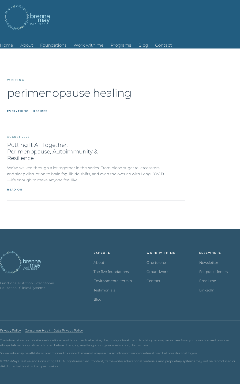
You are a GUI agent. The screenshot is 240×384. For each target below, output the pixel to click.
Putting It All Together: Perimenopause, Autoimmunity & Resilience (52, 152)
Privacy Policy (10, 330)
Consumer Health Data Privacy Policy (54, 330)
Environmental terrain (113, 281)
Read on (14, 189)
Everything (18, 111)
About (99, 263)
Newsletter (208, 263)
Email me (207, 281)
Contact (153, 281)
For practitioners (213, 272)
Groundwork (157, 272)
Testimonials (104, 290)
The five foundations (111, 272)
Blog (97, 299)
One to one (156, 263)
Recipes (40, 111)
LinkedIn (206, 290)
